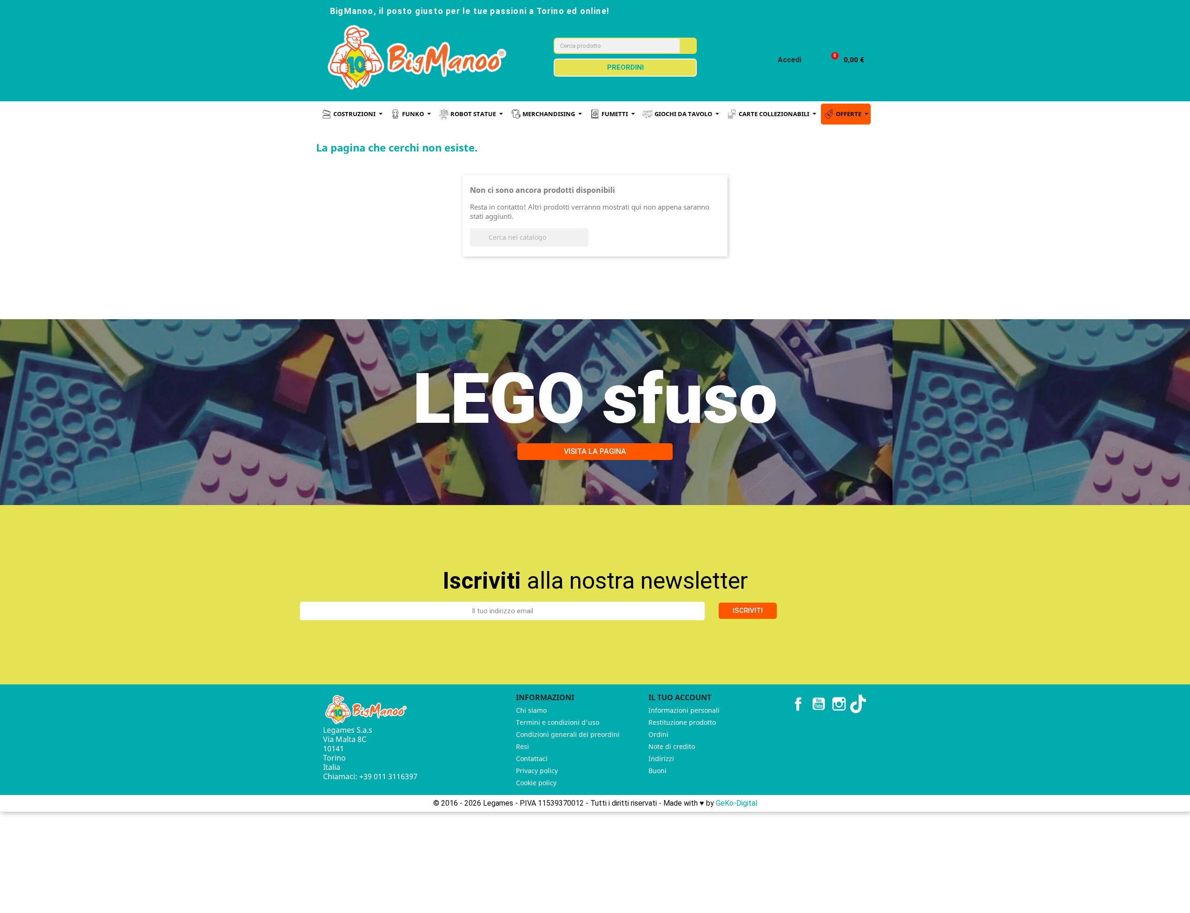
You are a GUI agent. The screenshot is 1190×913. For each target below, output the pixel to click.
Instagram (839, 704)
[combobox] (611, 46)
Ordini (658, 734)
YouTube (818, 704)
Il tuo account (679, 697)
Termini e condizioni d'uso (557, 722)
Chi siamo (531, 710)
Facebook (798, 704)
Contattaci (532, 758)
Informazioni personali (684, 710)
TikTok (859, 704)
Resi (522, 746)
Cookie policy (536, 782)
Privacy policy (537, 770)
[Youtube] (829, 10)
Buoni (657, 770)
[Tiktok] (850, 10)
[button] (843, 60)
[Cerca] (688, 46)
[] (585, 243)
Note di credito (671, 746)
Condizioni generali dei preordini (568, 734)
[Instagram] (809, 10)
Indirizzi (661, 758)
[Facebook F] (788, 10)
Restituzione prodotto (682, 722)
